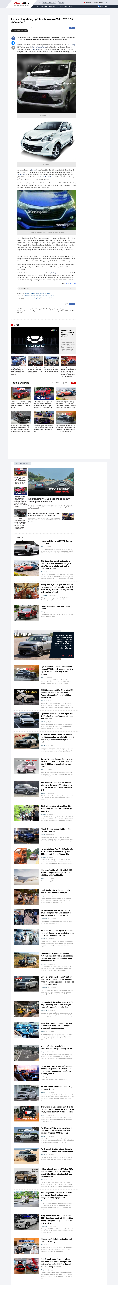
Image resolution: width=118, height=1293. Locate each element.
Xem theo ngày (45, 383)
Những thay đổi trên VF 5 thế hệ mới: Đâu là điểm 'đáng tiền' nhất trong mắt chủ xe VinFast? (18, 371)
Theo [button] (46, 288)
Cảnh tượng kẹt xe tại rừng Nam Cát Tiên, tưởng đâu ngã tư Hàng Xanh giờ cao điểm (56, 808)
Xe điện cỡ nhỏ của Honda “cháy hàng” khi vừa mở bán (57, 1087)
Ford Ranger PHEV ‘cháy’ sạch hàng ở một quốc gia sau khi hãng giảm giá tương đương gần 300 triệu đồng (56, 1130)
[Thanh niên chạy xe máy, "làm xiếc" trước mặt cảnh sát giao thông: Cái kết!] (26, 1053)
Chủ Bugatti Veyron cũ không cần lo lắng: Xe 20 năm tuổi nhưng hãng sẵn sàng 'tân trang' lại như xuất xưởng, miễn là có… (66, 404)
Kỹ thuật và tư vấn (62, 6)
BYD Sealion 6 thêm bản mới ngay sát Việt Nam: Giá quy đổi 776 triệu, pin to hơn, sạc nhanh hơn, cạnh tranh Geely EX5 (56, 786)
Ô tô (38, 6)
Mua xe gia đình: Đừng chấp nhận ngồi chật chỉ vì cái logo (67, 334)
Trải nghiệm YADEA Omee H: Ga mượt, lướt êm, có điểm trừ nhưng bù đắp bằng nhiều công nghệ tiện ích (56, 1195)
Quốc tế (29, 28)
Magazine (88, 2)
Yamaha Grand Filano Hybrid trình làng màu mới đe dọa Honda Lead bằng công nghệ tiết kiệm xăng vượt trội (57, 933)
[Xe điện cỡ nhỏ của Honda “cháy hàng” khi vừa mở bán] (26, 1093)
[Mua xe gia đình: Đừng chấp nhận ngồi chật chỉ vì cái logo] (26, 1246)
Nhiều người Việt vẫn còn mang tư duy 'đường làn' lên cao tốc (49, 500)
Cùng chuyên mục (21, 383)
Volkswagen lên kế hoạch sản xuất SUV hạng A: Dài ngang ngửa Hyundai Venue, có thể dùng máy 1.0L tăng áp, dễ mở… (43, 404)
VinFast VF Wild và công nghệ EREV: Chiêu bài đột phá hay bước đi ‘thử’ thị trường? (35, 370)
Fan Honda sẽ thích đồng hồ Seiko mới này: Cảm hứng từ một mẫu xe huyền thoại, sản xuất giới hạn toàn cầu (57, 1004)
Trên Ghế (61, 2)
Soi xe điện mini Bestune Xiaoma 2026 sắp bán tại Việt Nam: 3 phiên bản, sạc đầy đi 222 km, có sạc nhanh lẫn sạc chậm (57, 763)
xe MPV (66, 311)
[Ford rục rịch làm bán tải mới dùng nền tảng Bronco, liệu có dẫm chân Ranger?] (26, 1156)
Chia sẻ (72, 27)
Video (16, 325)
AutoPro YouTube (98, 2)
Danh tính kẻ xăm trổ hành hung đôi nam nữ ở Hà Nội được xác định (55, 891)
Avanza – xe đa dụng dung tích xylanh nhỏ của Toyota (39, 298)
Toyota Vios (21, 174)
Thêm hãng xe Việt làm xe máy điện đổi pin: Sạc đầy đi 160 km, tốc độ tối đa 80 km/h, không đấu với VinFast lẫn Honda (57, 1109)
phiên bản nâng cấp (45, 309)
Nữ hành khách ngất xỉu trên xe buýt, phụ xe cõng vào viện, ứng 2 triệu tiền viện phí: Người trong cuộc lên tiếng (56, 912)
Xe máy (71, 6)
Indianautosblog (71, 283)
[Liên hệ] (13, 48)
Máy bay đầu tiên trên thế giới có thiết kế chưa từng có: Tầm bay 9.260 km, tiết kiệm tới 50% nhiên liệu (56, 872)
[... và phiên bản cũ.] (46, 140)
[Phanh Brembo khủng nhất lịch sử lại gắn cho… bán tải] (26, 836)
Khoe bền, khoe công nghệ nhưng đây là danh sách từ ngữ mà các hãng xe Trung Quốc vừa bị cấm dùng (56, 1025)
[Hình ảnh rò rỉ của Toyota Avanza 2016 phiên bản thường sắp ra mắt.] (46, 210)
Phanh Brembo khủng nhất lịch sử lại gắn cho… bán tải (56, 830)
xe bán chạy (28, 309)
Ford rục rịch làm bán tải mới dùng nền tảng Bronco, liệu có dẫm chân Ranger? (57, 1150)
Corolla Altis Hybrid (46, 177)
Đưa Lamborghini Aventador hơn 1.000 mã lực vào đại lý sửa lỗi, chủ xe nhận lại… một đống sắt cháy (43, 428)
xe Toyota (19, 312)
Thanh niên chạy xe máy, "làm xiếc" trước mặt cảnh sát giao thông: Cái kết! (57, 1047)
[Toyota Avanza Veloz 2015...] (46, 83)
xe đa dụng (71, 45)
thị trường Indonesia (55, 273)
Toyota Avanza (36, 49)
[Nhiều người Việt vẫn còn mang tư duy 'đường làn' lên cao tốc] (51, 482)
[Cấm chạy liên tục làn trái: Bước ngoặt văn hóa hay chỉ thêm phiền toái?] (51, 361)
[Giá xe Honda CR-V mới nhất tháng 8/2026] (26, 613)
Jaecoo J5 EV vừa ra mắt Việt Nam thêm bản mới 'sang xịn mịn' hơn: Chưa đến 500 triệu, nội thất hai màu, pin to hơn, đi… (21, 428)
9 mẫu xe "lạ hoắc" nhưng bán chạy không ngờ (38, 293)
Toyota (33, 170)
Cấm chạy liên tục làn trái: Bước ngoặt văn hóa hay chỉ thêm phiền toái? (51, 369)
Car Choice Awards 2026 (49, 2)
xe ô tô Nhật (72, 311)
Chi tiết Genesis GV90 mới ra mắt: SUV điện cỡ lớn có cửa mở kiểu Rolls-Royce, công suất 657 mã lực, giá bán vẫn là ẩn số (57, 694)
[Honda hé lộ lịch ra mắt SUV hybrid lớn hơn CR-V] (26, 548)
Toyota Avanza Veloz (39, 47)
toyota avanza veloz (47, 311)
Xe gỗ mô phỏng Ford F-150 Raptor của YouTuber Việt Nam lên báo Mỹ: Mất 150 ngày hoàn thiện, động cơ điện (57, 851)
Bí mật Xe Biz (103, 6)
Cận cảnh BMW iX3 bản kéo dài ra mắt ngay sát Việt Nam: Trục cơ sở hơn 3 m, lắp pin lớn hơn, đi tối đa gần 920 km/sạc (65, 428)
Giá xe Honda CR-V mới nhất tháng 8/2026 (55, 607)
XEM (73, 383)
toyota (30, 311)
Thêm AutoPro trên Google (20, 30)
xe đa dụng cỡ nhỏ (58, 311)
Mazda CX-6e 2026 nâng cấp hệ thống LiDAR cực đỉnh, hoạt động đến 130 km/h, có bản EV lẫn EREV (21, 404)
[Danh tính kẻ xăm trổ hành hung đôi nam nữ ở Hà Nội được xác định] (26, 897)
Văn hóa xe (52, 6)
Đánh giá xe (44, 6)
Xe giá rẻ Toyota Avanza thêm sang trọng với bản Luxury (40, 295)
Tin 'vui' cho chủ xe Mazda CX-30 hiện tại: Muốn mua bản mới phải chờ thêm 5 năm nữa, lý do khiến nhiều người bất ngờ (57, 738)
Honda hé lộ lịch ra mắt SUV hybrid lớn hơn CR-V (56, 542)
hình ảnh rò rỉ (36, 309)
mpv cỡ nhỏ (54, 309)
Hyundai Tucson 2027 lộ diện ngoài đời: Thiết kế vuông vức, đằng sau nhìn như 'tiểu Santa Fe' (57, 716)
